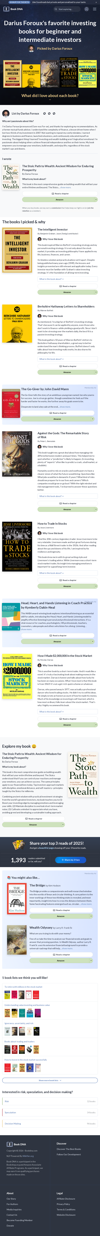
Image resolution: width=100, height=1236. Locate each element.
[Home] (14, 9)
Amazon (59, 199)
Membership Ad (90, 388)
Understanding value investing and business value (27, 1005)
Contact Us (12, 1214)
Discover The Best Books (69, 1149)
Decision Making (13, 1123)
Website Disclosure (66, 1214)
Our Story (11, 1198)
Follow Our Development (69, 1154)
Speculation (10, 1112)
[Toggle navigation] (95, 9)
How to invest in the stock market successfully (26, 1059)
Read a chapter (62, 193)
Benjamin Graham (47, 233)
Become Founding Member (20, 1220)
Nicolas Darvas (46, 660)
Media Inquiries (14, 1209)
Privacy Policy (63, 1204)
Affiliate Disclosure (66, 1198)
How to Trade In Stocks (52, 523)
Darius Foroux (62, 48)
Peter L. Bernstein (47, 441)
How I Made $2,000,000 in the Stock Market (65, 655)
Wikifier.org (28, 1156)
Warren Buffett (46, 310)
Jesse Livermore (47, 527)
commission (56, 208)
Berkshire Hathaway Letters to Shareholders (66, 306)
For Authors (12, 1204)
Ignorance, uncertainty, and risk (19, 1023)
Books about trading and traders (20, 1041)
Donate (10, 1225)
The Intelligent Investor (53, 229)
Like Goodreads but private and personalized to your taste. (59, 2)
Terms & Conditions (66, 1209)
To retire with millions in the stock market (23, 987)
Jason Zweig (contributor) (67, 233)
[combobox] (67, 9)
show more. (65, 187)
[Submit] (56, 9)
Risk (7, 1101)
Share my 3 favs (72, 860)
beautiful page (46, 848)
